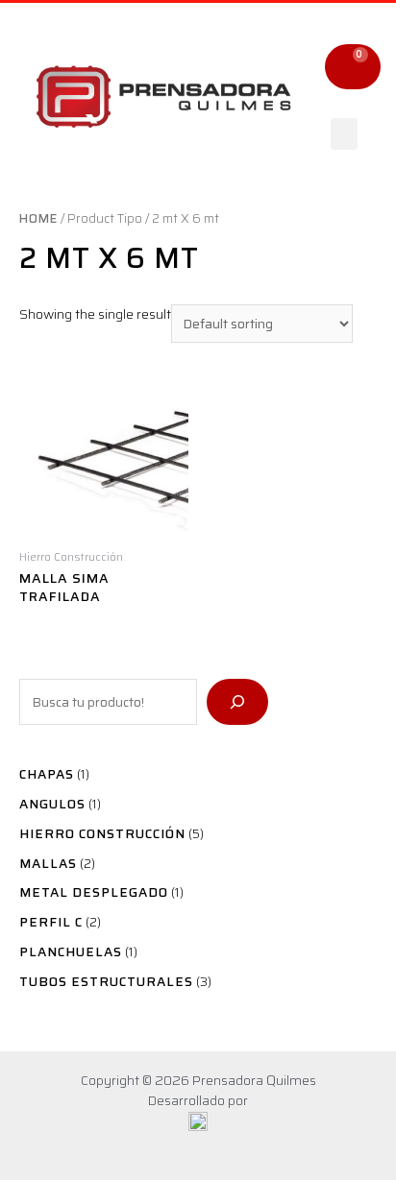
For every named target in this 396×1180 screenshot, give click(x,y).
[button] (344, 134)
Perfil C (51, 921)
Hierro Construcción (102, 833)
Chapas (46, 773)
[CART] (353, 66)
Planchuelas (70, 951)
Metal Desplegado (93, 892)
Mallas (48, 863)
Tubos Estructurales (106, 981)
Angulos (52, 803)
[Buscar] (237, 702)
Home (38, 218)
